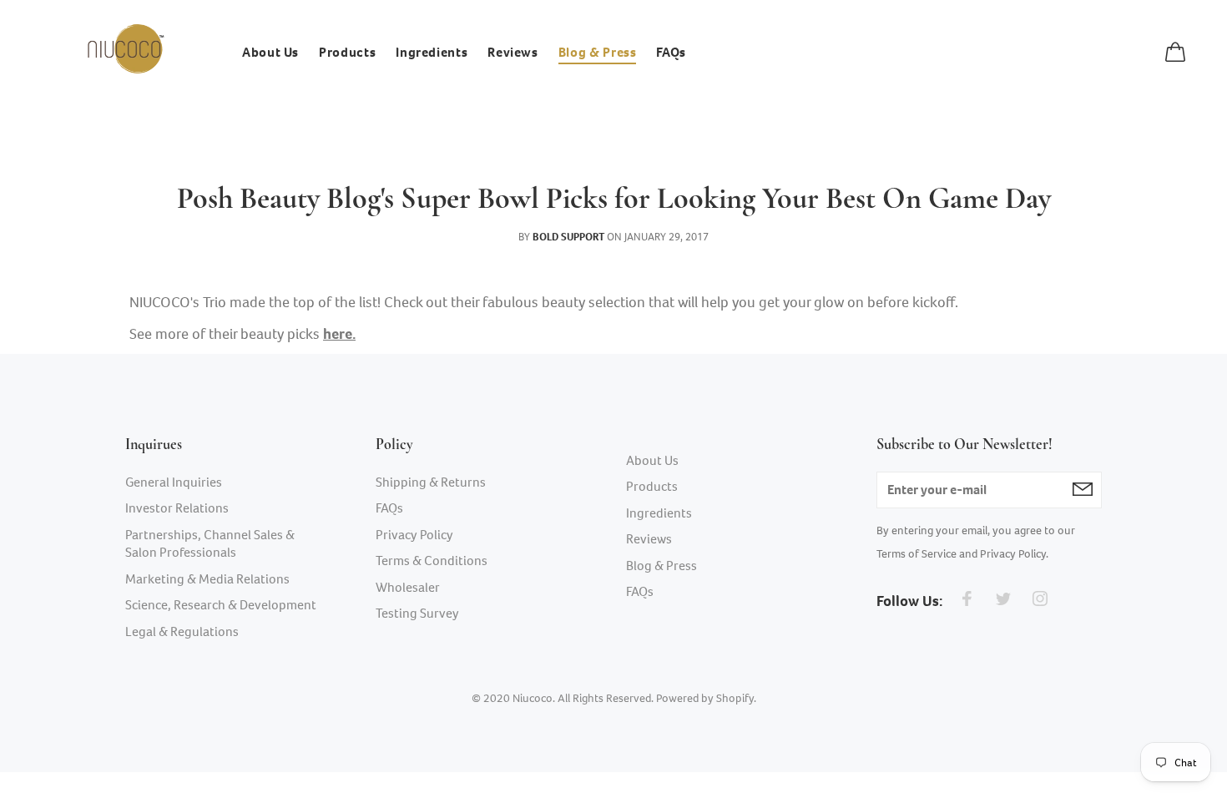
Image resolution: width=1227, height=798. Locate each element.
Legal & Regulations (182, 631)
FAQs (389, 508)
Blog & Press (661, 565)
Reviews (649, 539)
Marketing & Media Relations (207, 579)
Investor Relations (177, 508)
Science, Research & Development (220, 605)
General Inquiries (173, 482)
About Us (652, 460)
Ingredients (659, 513)
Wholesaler (408, 587)
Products (652, 486)
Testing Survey (417, 613)
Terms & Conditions (431, 560)
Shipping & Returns (431, 482)
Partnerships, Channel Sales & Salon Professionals (210, 544)
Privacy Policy (414, 534)
